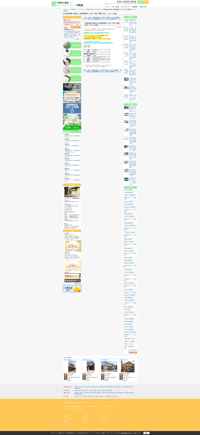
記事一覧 (85, 19)
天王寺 (82, 396)
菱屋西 (76, 390)
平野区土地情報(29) (128, 189)
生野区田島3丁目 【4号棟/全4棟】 (72, 150)
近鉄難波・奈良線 (79, 392)
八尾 (66, 32)
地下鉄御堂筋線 (78, 394)
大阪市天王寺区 (94, 386)
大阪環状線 (127, 392)
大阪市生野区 (110, 386)
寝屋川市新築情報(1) (128, 307)
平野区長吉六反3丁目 (87, 359)
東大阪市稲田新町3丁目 (70, 155)
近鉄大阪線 (93, 392)
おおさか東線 (105, 392)
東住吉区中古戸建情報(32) (130, 207)
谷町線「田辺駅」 (73, 35)
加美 (102, 396)
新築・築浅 (85, 414)
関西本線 (99, 392)
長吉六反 (96, 377)
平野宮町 (78, 377)
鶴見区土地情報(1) (128, 257)
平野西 (102, 390)
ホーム (65, 414)
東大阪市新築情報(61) (129, 329)
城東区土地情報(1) (128, 239)
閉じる (146, 433)
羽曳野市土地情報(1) (128, 321)
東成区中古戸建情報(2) (129, 251)
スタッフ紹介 (104, 416)
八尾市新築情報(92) (128, 297)
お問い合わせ (104, 414)
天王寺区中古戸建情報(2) (129, 232)
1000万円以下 (86, 423)
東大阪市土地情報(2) (128, 326)
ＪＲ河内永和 (107, 396)
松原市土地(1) (127, 309)
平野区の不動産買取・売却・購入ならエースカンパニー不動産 (80, 402)
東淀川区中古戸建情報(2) (129, 295)
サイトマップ (67, 423)
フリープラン (86, 421)
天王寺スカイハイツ (69, 180)
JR (64, 31)
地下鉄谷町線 (87, 392)
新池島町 (110, 390)
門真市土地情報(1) (128, 324)
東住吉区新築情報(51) (129, 204)
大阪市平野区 (73, 377)
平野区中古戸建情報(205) (129, 195)
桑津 (87, 390)
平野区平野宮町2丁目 (69, 175)
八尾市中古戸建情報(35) (129, 300)
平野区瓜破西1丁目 (105, 359)
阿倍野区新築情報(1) (128, 223)
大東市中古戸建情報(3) (129, 319)
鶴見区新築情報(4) (128, 260)
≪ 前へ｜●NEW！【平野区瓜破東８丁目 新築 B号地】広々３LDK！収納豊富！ (102, 17)
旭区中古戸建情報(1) (128, 289)
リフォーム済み (86, 416)
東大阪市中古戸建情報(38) (130, 332)
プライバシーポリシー (69, 418)
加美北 (98, 390)
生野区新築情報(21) (128, 213)
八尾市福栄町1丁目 (69, 140)
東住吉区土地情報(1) (128, 201)
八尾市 (127, 377)
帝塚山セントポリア (69, 170)
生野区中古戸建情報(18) (129, 216)
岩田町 (83, 390)
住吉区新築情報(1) (128, 269)
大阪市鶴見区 (117, 386)
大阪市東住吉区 (102, 386)
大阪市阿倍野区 (124, 386)
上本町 (90, 390)
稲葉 (106, 390)
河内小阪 (116, 396)
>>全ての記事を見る (132, 350)
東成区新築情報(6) (128, 248)
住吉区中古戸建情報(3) (129, 272)
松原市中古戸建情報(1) (129, 312)
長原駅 (87, 379)
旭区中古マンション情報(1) (130, 292)
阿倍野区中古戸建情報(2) (129, 225)
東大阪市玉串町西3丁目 (71, 31)
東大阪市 (77, 386)
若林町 (94, 390)
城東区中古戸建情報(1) (129, 241)
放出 (79, 31)
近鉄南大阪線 (112, 392)
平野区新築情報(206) (128, 192)
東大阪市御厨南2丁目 (69, 160)
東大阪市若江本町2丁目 (70, 135)
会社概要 (66, 416)
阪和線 (71, 37)
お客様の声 (103, 421)
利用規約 (66, 421)
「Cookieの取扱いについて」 (126, 433)
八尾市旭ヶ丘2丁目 (69, 145)
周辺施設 (103, 418)
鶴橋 (86, 396)
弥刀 (94, 396)
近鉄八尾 (98, 396)
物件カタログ (67, 425)
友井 (80, 390)
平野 (112, 396)
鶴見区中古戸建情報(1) (129, 263)
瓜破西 (114, 377)
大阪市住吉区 (78, 388)
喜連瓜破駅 (107, 379)
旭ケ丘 (130, 377)
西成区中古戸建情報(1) (129, 283)
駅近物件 (85, 418)
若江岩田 (90, 396)
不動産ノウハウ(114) (128, 344)
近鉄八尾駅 (125, 379)
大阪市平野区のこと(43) (129, 338)
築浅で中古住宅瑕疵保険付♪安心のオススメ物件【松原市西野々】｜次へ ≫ (105, 19)
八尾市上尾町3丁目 (69, 165)
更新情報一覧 (77, 283)
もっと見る (76, 39)
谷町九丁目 (77, 396)
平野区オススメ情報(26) (129, 341)
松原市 (130, 386)
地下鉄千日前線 (120, 392)
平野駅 (69, 379)
